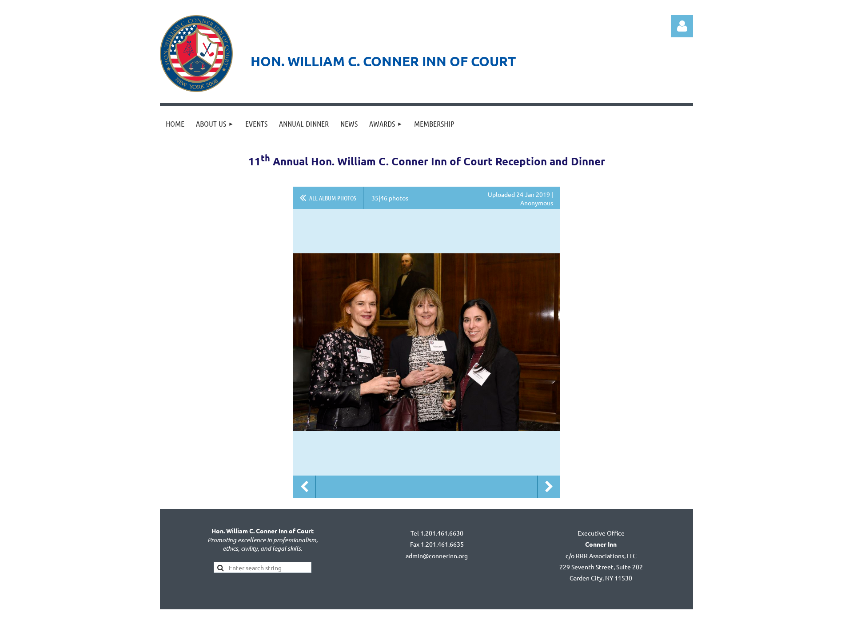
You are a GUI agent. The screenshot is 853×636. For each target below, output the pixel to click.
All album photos (332, 198)
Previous (304, 487)
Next (549, 487)
